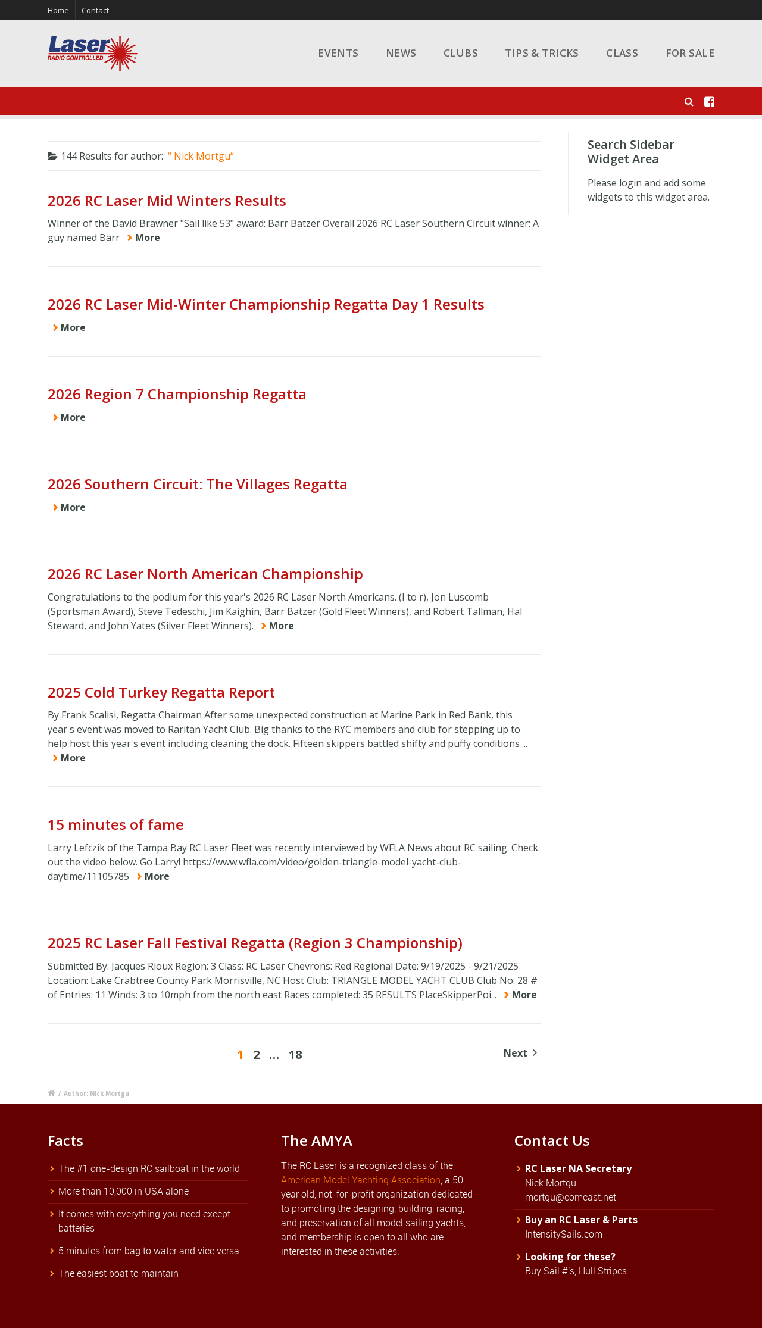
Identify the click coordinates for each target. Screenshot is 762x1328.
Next (517, 1053)
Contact (95, 10)
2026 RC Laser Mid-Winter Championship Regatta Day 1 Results (266, 304)
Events (338, 53)
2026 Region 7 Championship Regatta (177, 394)
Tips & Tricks (542, 53)
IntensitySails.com (563, 1233)
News (401, 53)
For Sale (690, 53)
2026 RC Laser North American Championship (205, 573)
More (147, 237)
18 (295, 1054)
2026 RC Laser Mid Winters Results (167, 200)
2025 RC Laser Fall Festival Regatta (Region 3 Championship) (255, 942)
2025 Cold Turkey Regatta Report (161, 692)
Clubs (461, 53)
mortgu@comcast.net (570, 1197)
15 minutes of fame (116, 824)
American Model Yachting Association (361, 1179)
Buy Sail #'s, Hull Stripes (576, 1270)
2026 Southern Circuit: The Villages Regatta (198, 483)
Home (58, 10)
